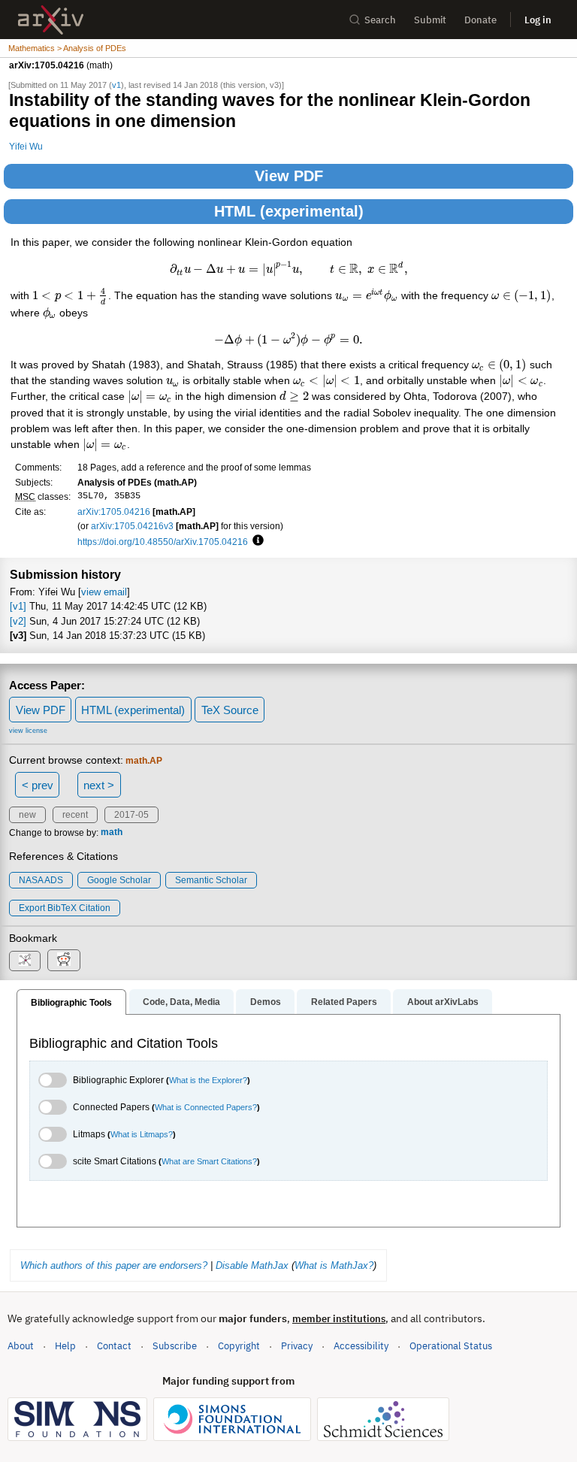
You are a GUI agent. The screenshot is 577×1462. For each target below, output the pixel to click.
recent (75, 815)
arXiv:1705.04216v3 (132, 526)
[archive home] (50, 20)
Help (65, 1345)
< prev (37, 785)
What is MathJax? (334, 1265)
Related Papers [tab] (344, 1002)
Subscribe (175, 1345)
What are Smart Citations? (209, 1161)
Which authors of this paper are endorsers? (113, 1265)
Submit (430, 20)
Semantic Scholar (211, 880)
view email (104, 592)
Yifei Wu (26, 146)
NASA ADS (41, 880)
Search (380, 20)
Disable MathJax (252, 1265)
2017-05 (131, 815)
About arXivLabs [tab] (443, 1002)
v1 (116, 84)
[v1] (18, 606)
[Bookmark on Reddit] (63, 960)
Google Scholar (119, 880)
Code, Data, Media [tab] (181, 1002)
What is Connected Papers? (206, 1107)
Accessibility (361, 1345)
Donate (480, 20)
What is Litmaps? (141, 1134)
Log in (537, 20)
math (111, 833)
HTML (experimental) (289, 211)
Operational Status (450, 1345)
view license (28, 730)
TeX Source (229, 710)
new (27, 815)
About (21, 1345)
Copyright (239, 1345)
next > (98, 785)
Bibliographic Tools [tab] (71, 1002)
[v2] (18, 621)
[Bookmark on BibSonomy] (25, 961)
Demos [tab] (265, 1002)
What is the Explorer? (208, 1080)
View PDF (289, 176)
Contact (114, 1345)
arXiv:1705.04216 (113, 511)
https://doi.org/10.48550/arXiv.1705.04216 (162, 541)
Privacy (297, 1345)
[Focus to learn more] (256, 541)
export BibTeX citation (64, 908)
